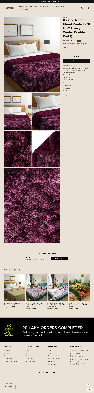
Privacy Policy (52, 364)
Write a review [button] (59, 259)
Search (28, 353)
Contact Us (29, 356)
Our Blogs (7, 353)
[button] (21, 6)
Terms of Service (53, 356)
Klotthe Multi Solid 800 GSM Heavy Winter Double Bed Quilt (13, 304)
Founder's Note (8, 358)
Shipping (72, 43)
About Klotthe (8, 356)
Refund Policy (52, 361)
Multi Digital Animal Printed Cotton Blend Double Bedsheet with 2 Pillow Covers (79, 305)
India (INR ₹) (8, 387)
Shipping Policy (52, 367)
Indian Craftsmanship (10, 361)
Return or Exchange (32, 361)
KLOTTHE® (87, 387)
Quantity (65, 47)
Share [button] (66, 95)
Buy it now (76, 61)
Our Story (7, 350)
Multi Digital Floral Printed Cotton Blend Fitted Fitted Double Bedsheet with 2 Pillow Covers (57, 305)
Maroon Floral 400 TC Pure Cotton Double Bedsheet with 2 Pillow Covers (34, 305)
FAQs (27, 350)
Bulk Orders (29, 358)
